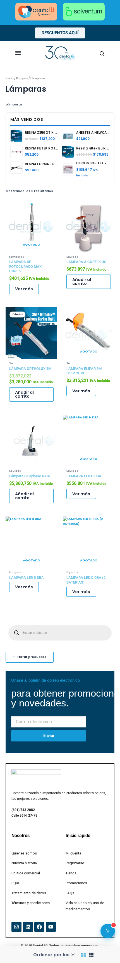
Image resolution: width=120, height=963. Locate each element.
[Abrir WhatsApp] (106, 948)
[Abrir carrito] (107, 931)
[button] (18, 52)
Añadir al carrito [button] (81, 282)
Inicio (10, 78)
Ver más (24, 289)
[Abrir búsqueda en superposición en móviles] (102, 54)
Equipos (22, 78)
